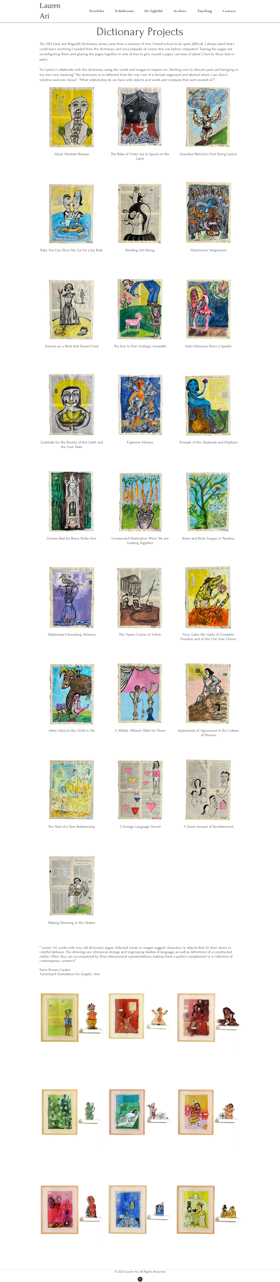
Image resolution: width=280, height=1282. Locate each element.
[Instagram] (140, 1279)
